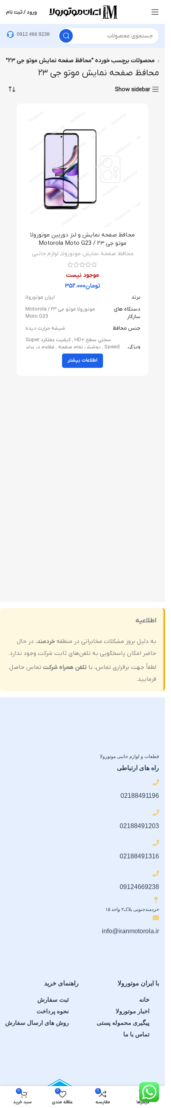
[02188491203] (156, 812)
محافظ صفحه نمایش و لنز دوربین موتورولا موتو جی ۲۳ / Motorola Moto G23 (82, 239)
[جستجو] (66, 36)
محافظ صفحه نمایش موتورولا (97, 254)
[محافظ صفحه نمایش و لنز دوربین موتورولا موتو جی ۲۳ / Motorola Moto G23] (82, 169)
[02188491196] (156, 782)
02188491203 (139, 826)
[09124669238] (156, 873)
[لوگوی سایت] (83, 12)
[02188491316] (156, 843)
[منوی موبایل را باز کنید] (155, 12)
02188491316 (139, 856)
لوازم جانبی (45, 254)
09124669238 (139, 886)
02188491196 (139, 795)
